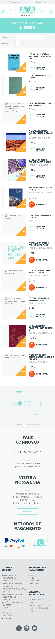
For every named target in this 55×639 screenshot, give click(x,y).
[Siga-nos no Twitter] (34, 628)
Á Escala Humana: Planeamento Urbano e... (41, 133)
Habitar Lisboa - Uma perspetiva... (40, 104)
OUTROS (6, 608)
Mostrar (5, 43)
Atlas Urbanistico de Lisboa (40, 188)
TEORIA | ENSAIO (9, 597)
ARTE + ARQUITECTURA (12, 594)
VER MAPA (28, 511)
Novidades (7, 613)
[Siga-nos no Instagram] (26, 628)
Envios (31, 578)
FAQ (31, 575)
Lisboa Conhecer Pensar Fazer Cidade (40, 161)
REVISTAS (7, 600)
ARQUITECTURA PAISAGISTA (14, 583)
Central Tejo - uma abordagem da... (39, 299)
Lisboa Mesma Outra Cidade (40, 76)
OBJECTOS (7, 605)
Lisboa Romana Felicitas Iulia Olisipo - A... (41, 328)
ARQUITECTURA (9, 575)
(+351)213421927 (31, 452)
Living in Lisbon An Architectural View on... (40, 56)
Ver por (5, 37)
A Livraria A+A (14, 2)
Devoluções (33, 583)
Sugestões (7, 618)
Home (13, 23)
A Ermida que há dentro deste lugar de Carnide (41, 357)
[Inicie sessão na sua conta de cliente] (41, 11)
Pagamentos (34, 581)
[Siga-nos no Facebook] (19, 628)
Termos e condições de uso (39, 605)
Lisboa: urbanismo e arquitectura (39, 271)
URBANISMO (8, 586)
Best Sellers (7, 616)
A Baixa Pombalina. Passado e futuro (39, 244)
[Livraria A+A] (27, 11)
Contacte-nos (41, 2)
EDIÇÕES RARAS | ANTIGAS (13, 602)
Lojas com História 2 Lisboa (40, 216)
